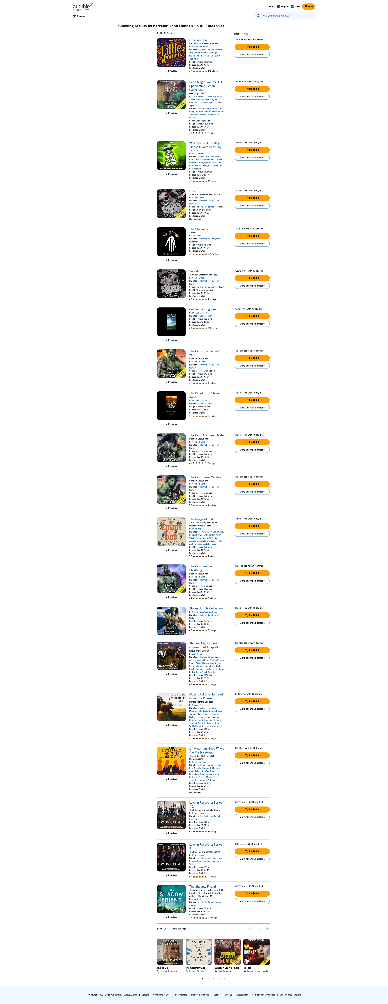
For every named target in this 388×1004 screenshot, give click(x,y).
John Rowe (214, 538)
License (217, 995)
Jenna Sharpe (203, 660)
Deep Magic (201, 121)
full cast (218, 50)
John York (193, 115)
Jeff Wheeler (197, 96)
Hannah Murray (196, 163)
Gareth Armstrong (204, 717)
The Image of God (201, 519)
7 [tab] (224, 979)
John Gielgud (202, 720)
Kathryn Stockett (196, 971)
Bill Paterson (215, 768)
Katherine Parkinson (198, 166)
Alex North (197, 236)
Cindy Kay (193, 112)
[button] (252, 47)
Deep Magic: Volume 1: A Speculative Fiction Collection (205, 86)
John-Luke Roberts (212, 163)
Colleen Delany (216, 660)
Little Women (198, 40)
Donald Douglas (204, 714)
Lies (192, 191)
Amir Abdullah (205, 112)
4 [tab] (213, 979)
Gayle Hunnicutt (207, 774)
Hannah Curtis (216, 109)
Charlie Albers (195, 663)
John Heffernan (207, 902)
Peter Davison (216, 160)
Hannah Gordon (208, 535)
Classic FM (197, 705)
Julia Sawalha (208, 723)
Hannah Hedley (207, 201)
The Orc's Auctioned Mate (206, 435)
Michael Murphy (199, 313)
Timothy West (206, 532)
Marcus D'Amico (205, 777)
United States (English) (290, 995)
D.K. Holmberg (210, 96)
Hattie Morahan (207, 157)
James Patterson (254, 971)
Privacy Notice (180, 995)
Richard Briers (202, 538)
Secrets (194, 271)
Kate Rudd (204, 109)
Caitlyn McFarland (206, 102)
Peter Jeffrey (194, 535)
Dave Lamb (213, 166)
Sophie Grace (198, 198)
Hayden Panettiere (169, 971)
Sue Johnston (195, 819)
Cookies (228, 995)
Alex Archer (197, 654)
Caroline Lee (197, 612)
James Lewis (218, 669)
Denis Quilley (218, 532)
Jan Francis (205, 160)
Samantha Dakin (212, 56)
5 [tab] (217, 979)
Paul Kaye (217, 858)
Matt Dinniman (224, 971)
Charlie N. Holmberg (205, 99)
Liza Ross (202, 726)
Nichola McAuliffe (214, 726)
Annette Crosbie (196, 541)
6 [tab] (220, 979)
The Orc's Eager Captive (205, 477)
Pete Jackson (198, 813)
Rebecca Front (195, 861)
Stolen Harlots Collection (206, 608)
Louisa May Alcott (200, 47)
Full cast (211, 780)
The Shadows (198, 229)
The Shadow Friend (202, 887)
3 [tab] (209, 979)
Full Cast (212, 544)
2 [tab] (206, 979)
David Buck (197, 529)
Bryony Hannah (207, 50)
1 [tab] (202, 979)
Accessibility (242, 995)
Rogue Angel (201, 672)
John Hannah (206, 316)
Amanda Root (195, 771)
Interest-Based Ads (200, 995)
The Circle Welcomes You (207, 207)
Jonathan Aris (195, 723)
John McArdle (201, 780)
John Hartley (205, 615)
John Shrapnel (210, 541)
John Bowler (194, 53)
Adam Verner (218, 112)
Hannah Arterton (207, 239)
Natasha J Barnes (196, 56)
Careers (145, 995)
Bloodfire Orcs (202, 371)
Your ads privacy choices (263, 995)
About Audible (130, 995)
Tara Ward (193, 59)
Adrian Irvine (205, 708)
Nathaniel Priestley (204, 669)
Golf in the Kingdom (202, 309)
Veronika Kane (198, 362)
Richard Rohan (206, 657)
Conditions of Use (161, 995)
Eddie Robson (198, 154)
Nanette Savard (209, 663)
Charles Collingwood (208, 711)
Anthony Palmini (206, 115)
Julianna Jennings (209, 53)
